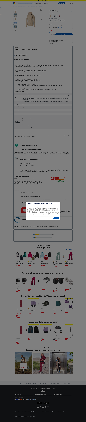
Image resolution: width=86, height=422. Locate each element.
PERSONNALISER (49, 218)
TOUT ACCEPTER (56, 218)
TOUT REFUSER (43, 218)
